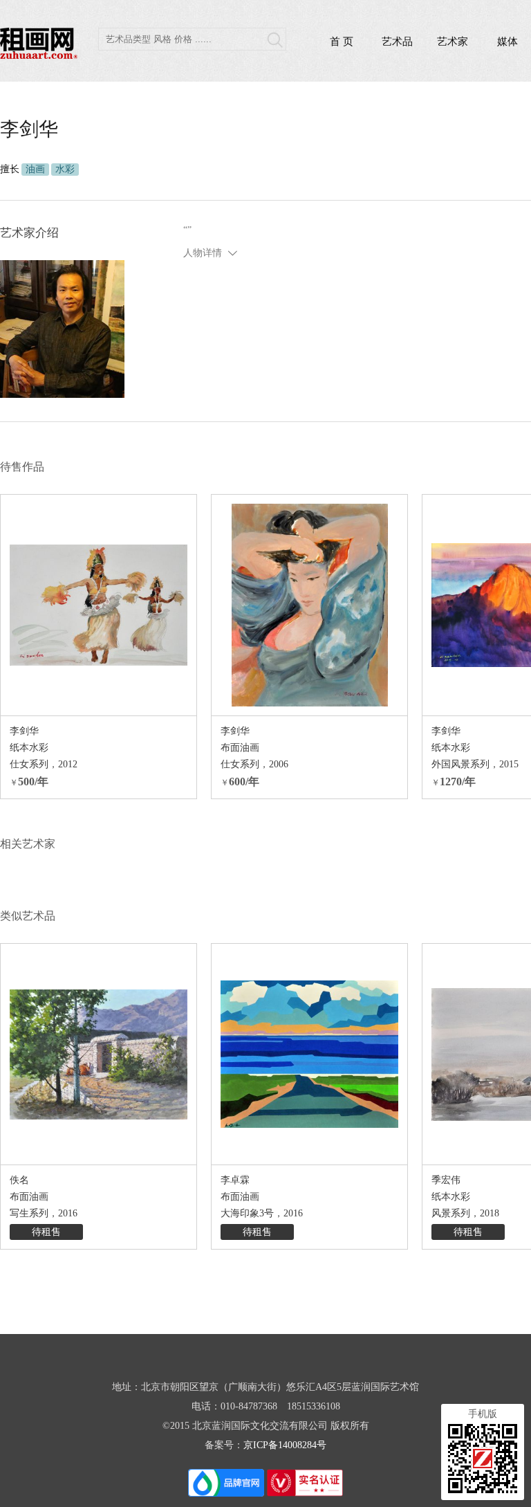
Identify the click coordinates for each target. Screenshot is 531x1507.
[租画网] (38, 55)
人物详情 (202, 253)
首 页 (341, 41)
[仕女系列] (98, 605)
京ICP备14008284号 (284, 1445)
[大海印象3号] (309, 1054)
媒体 (507, 41)
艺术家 (452, 41)
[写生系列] (98, 1054)
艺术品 (397, 41)
